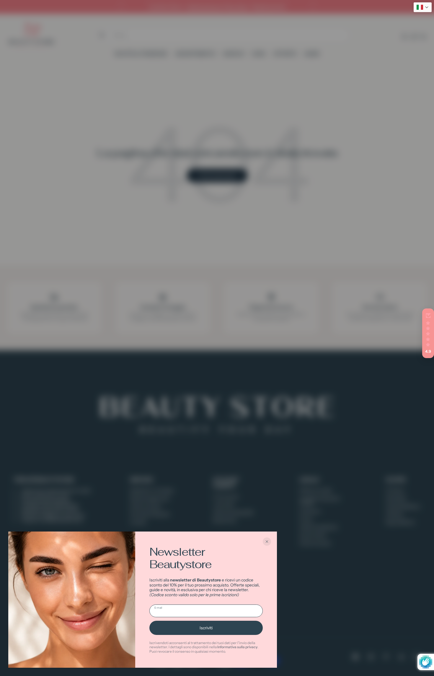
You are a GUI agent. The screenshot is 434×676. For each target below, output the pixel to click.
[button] (428, 333)
